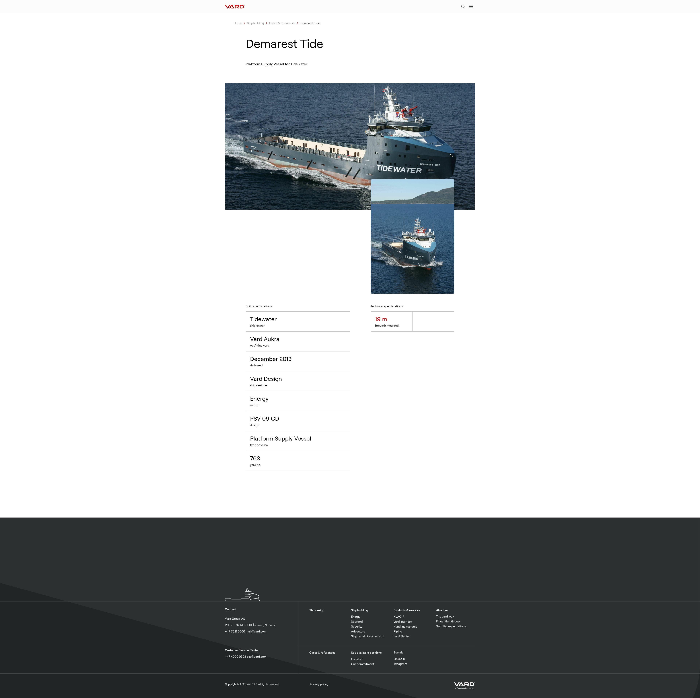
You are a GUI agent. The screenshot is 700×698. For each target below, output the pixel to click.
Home (238, 23)
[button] (471, 7)
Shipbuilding (255, 23)
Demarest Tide (310, 23)
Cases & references (282, 23)
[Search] (463, 7)
